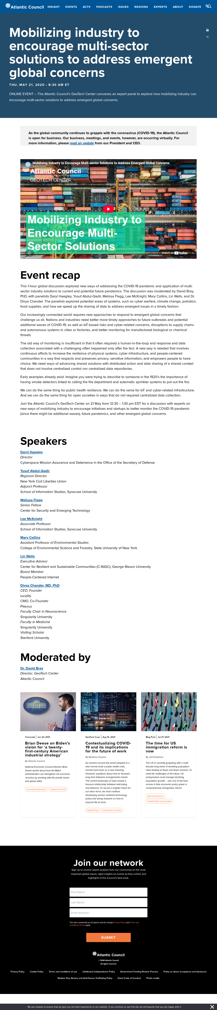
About (178, 7)
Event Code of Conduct (129, 978)
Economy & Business (36, 789)
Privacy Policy (120, 922)
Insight (53, 7)
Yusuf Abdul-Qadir (35, 470)
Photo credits (152, 978)
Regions (141, 7)
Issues (123, 7)
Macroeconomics (155, 796)
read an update (82, 143)
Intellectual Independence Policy (98, 971)
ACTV (87, 7)
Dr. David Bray (31, 668)
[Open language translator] (207, 6)
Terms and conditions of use (63, 971)
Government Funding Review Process (139, 971)
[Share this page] (207, 36)
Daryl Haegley (31, 452)
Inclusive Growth (58, 789)
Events (71, 7)
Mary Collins (30, 537)
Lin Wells (27, 556)
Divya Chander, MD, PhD (40, 585)
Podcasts (104, 7)
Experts (160, 7)
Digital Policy (93, 810)
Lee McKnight (31, 518)
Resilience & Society (112, 810)
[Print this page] (207, 30)
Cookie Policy (36, 971)
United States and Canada (159, 801)
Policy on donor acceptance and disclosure (185, 971)
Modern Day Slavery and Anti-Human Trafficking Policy (85, 978)
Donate (195, 7)
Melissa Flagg (31, 499)
